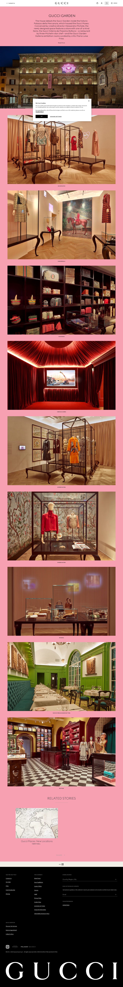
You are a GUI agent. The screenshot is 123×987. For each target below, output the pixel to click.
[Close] (89, 101)
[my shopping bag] (97, 3)
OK (42, 116)
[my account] (102, 3)
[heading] (62, 855)
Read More (61, 43)
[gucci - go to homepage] (61, 3)
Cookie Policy (39, 111)
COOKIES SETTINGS (39, 906)
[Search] (107, 3)
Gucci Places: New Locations (36, 841)
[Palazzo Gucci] (28, 947)
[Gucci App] (7, 947)
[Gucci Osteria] (15, 947)
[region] (62, 110)
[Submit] (115, 879)
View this (35, 844)
